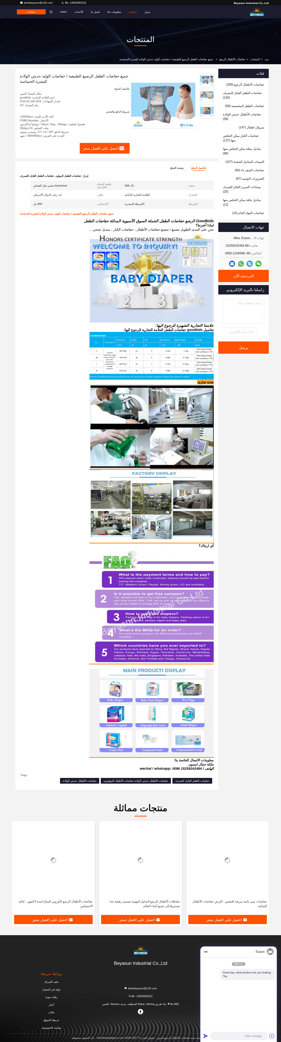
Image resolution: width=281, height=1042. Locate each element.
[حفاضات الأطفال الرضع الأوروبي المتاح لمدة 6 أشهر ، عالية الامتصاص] (118, 860)
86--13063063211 (75, 2)
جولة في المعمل (51, 989)
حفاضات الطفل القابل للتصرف (192, 780)
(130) (242, 95)
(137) (241, 138)
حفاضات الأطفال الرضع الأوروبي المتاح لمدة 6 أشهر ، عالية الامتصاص (120, 904)
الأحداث (79, 11)
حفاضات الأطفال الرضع (232, 59)
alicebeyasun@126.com (39, 2)
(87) (250, 178)
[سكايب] (249, 263)
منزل (147, 11)
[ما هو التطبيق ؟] (241, 264)
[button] (262, 869)
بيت (267, 59)
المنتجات (255, 59)
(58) (242, 117)
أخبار (51, 1004)
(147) (251, 127)
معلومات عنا (114, 11)
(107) (245, 161)
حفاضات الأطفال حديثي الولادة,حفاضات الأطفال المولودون (135, 780)
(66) (249, 170)
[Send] (206, 1036)
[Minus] (205, 952)
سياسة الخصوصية (51, 1027)
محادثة (31, 11)
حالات (51, 1012)
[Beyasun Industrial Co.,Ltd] (257, 11)
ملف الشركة (51, 981)
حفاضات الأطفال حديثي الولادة (80, 780)
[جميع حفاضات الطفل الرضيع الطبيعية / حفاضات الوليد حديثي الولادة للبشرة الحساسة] (163, 105)
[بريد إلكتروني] (232, 263)
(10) (248, 213)
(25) (242, 189)
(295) (245, 84)
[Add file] (272, 1036)
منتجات (133, 11)
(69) (244, 106)
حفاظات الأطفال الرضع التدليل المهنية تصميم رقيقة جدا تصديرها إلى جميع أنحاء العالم (209, 904)
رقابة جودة (51, 997)
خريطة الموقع (51, 1020)
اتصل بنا (95, 11)
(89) (242, 151)
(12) (242, 202)
